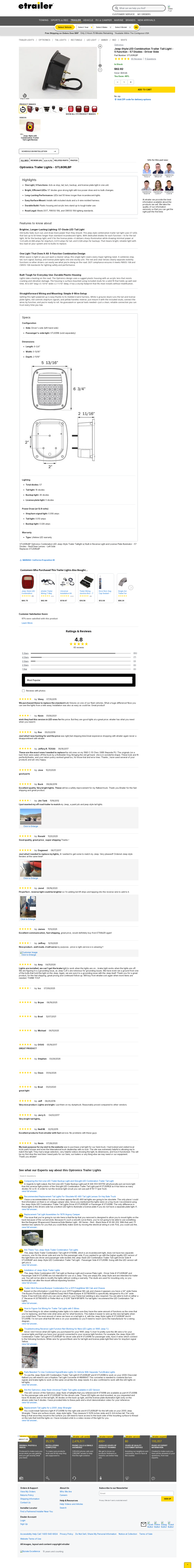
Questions (150, 59)
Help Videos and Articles (71, 1504)
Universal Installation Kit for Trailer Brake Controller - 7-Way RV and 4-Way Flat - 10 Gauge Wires (67, 592)
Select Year (83, 27)
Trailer (76, 20)
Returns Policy (27, 1495)
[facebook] (150, 1524)
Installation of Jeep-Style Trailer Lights (42, 1270)
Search (63, 1508)
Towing (44, 20)
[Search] (117, 8)
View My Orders (28, 1491)
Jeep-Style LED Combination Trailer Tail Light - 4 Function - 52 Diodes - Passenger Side (28, 592)
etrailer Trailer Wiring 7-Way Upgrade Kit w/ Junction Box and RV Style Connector (47, 592)
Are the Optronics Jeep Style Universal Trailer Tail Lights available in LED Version (62, 1390)
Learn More (27, 623)
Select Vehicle (65, 27)
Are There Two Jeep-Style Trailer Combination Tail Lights (51, 1250)
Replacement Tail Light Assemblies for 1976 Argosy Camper (52, 1214)
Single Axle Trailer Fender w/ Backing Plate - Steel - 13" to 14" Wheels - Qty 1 (125, 592)
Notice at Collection (128, 1534)
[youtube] (171, 1524)
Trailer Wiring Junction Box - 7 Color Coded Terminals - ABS (86, 592)
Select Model (121, 27)
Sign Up (24, 1524)
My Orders (144, 14)
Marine (118, 20)
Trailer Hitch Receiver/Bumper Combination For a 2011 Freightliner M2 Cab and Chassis (64, 1288)
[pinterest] (157, 1524)
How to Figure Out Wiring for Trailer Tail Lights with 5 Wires (51, 1308)
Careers (63, 1495)
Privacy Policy (66, 1534)
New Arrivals (146, 20)
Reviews (136, 59)
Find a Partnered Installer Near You (36, 1511)
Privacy (101, 1500)
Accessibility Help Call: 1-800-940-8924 (39, 1534)
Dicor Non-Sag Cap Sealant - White (105, 592)
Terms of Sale (145, 1534)
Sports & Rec (59, 20)
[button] (130, 587)
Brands (130, 20)
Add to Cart (145, 89)
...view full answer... (30, 1263)
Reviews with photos (35, 690)
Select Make (101, 27)
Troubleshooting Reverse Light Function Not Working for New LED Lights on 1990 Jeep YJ (66, 1329)
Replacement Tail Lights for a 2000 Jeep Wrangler (48, 1408)
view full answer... (30, 1191)
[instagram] (164, 1524)
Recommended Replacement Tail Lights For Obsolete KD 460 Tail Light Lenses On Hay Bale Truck (70, 1196)
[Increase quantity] (131, 82)
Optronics (118, 45)
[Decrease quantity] (117, 82)
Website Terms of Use (30, 1539)
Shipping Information (29, 1499)
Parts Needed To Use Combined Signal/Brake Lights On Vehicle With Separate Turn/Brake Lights (69, 1372)
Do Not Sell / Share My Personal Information (95, 1534)
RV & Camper (104, 20)
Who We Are (66, 1491)
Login (22, 1520)
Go (136, 27)
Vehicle (88, 20)
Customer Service (123, 14)
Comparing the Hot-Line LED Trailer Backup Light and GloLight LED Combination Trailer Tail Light (69, 1181)
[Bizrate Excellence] (30, 1551)
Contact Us (25, 1502)
